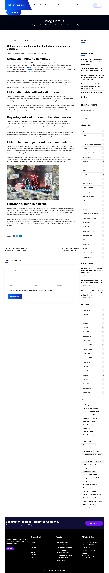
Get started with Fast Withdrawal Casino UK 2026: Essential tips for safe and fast (92, 62)
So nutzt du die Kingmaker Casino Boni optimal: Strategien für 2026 (92, 69)
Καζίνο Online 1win (93, 252)
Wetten (93, 239)
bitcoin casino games (89, 424)
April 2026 (93, 327)
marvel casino (96, 478)
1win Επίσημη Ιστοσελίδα (90, 408)
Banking (93, 140)
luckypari (86, 478)
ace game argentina (95, 411)
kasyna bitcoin (87, 458)
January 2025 (93, 392)
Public (40, 25)
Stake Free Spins (93, 222)
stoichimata (93, 226)
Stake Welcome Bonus (89, 501)
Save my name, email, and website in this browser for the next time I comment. (31, 290)
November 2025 (93, 349)
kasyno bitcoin (87, 461)
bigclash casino (29, 69)
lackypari (85, 468)
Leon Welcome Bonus (89, 471)
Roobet (85, 494)
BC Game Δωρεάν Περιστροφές (93, 144)
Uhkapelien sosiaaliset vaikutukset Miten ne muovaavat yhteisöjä (39, 47)
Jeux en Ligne (93, 179)
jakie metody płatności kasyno (92, 454)
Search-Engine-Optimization (93, 213)
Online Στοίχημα (93, 192)
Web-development (93, 235)
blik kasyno (86, 428)
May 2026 (93, 323)
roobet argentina (95, 494)
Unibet (85, 504)
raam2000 (25, 40)
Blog (33, 25)
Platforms (85, 491)
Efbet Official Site (97, 448)
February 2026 (93, 336)
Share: (9, 236)
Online (94, 488)
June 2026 (93, 319)
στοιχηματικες (93, 257)
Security (97, 497)
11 (93, 131)
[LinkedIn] (20, 236)
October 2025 (93, 353)
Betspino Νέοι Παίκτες (89, 421)
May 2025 (93, 375)
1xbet (84, 411)
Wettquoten (93, 244)
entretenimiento (87, 451)
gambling (93, 161)
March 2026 (93, 332)
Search (84, 40)
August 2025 (93, 362)
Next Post (74, 245)
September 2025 (93, 358)
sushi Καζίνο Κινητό (93, 231)
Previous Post (10, 245)
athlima (85, 414)
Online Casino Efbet (93, 187)
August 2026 (93, 310)
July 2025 (93, 366)
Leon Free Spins (93, 183)
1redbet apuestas (88, 405)
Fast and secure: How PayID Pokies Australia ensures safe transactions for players (92, 95)
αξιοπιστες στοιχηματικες (90, 507)
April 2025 (93, 379)
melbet (85, 481)
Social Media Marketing (93, 218)
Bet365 (93, 414)
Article (93, 135)
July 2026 (93, 314)
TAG (100, 501)
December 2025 (93, 345)
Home (27, 25)
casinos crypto (87, 441)
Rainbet (93, 209)
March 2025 (93, 384)
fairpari (97, 451)
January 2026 (93, 340)
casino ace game (88, 431)
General (93, 174)
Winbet (93, 248)
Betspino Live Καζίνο (93, 153)
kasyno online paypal (89, 464)
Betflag (93, 148)
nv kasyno (86, 488)
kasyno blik (98, 461)
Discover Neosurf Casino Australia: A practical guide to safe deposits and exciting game (92, 77)
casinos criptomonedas (90, 438)
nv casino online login (90, 484)
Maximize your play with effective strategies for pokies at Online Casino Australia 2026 (91, 86)
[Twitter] (17, 236)
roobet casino (87, 497)
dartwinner (86, 448)
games (93, 170)
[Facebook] (14, 236)
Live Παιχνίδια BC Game (90, 474)
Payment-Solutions (93, 196)
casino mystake (87, 434)
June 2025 (93, 371)
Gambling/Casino (93, 166)
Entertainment (93, 157)
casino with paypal (88, 444)
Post (93, 200)
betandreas (86, 418)
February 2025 (93, 388)
